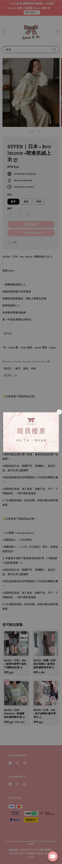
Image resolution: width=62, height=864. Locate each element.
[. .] (31, 432)
